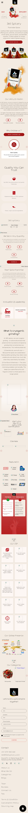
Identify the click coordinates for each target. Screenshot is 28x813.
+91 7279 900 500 (8, 752)
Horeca (14, 262)
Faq (2, 794)
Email (4, 728)
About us (5, 768)
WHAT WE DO (14, 42)
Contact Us (6, 790)
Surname (5, 714)
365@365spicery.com (10, 755)
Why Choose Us (14, 134)
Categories (6, 774)
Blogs (3, 778)
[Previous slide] (1, 147)
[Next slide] (27, 147)
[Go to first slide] (17, 227)
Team (3, 784)
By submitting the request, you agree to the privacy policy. (13, 735)
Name (4, 708)
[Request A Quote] (22, 808)
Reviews (4, 787)
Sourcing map (7, 806)
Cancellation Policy (10, 803)
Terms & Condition (9, 799)
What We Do (6, 771)
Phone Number (6, 721)
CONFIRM (14, 740)
